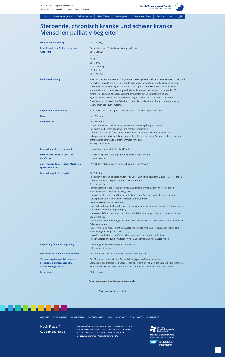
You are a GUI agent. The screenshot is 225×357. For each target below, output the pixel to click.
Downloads (60, 317)
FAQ (77, 9)
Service (160, 16)
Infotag (70, 9)
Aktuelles (153, 317)
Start (45, 16)
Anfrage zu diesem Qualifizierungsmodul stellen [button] (112, 281)
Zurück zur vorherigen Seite (112, 291)
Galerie (44, 317)
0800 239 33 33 (54, 331)
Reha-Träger (104, 16)
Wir (171, 16)
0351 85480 (46, 6)
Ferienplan (85, 9)
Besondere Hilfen (142, 16)
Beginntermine (47, 9)
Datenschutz (96, 317)
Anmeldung (60, 9)
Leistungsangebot (63, 16)
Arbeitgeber (122, 16)
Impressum (77, 317)
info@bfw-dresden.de (63, 6)
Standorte (136, 317)
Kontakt (121, 317)
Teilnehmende (85, 16)
